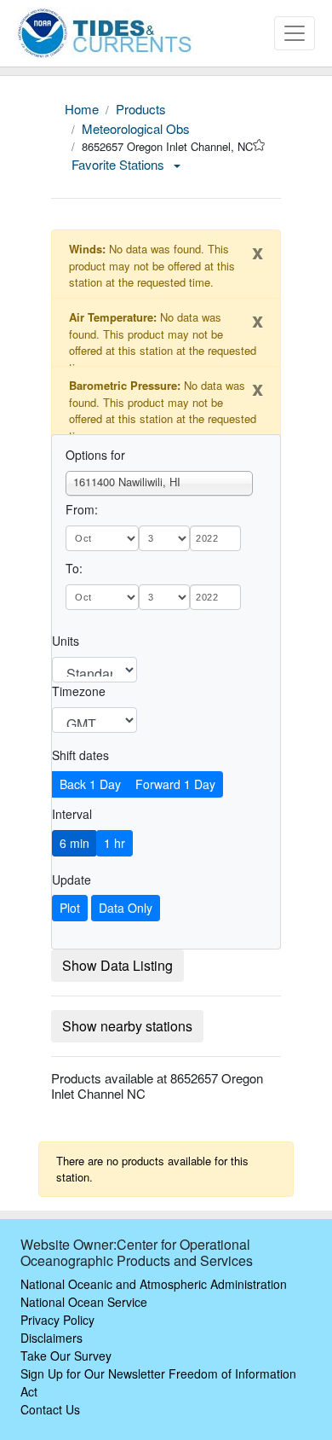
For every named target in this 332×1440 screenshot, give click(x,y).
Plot (70, 907)
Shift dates (80, 755)
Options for (95, 454)
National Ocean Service (83, 1301)
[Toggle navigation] (294, 33)
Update (71, 879)
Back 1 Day (90, 784)
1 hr (114, 842)
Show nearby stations (127, 1026)
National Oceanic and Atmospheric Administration (153, 1283)
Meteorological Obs (136, 128)
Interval (72, 813)
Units (65, 640)
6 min (74, 842)
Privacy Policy (57, 1319)
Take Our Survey (66, 1355)
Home (82, 109)
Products (141, 109)
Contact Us (50, 1409)
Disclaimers (51, 1337)
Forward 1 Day (175, 784)
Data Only (125, 907)
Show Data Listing (117, 965)
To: (74, 568)
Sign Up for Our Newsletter (92, 1373)
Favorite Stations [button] (120, 164)
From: (82, 509)
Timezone (79, 691)
